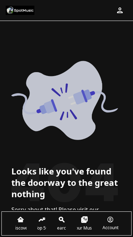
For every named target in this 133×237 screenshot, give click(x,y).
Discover (21, 228)
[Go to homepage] (20, 10)
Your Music (84, 228)
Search (61, 228)
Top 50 (41, 228)
